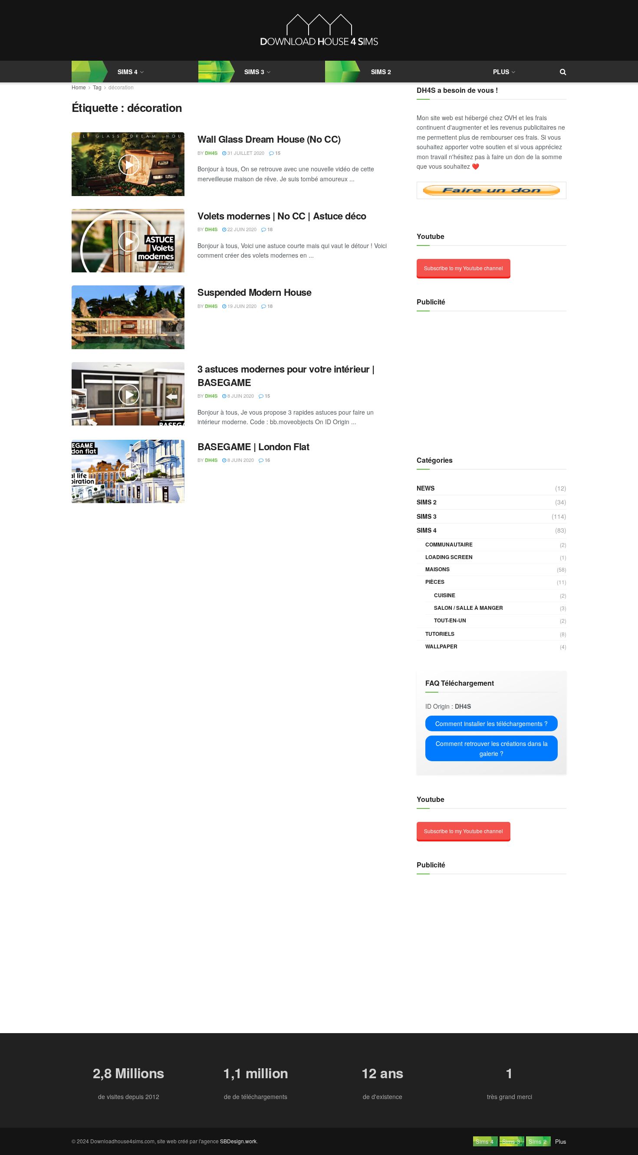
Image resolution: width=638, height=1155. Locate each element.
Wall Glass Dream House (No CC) (269, 139)
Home (79, 87)
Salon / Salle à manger (468, 608)
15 (277, 153)
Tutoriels (439, 634)
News (425, 488)
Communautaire (449, 544)
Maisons (437, 569)
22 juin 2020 (241, 229)
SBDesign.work (238, 1141)
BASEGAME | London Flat (253, 446)
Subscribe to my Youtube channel (463, 268)
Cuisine (444, 595)
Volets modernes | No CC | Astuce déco (281, 215)
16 (266, 460)
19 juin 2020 (241, 305)
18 (269, 229)
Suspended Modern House (254, 292)
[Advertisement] (471, 378)
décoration (121, 87)
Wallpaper (441, 646)
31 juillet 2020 (245, 152)
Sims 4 (427, 530)
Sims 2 (381, 71)
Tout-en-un (450, 620)
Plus (501, 71)
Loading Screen (449, 557)
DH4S (211, 153)
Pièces (434, 582)
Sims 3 (254, 71)
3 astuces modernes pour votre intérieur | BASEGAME (286, 375)
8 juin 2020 (240, 395)
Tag (97, 87)
